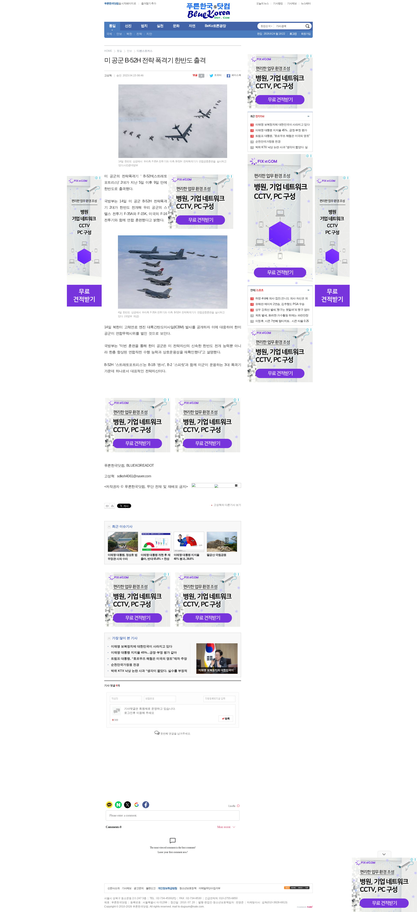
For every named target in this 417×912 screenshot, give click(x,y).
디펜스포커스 (144, 50)
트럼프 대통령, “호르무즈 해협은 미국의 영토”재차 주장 (149, 658)
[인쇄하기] (112, 505)
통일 (119, 50)
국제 (109, 33)
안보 (119, 33)
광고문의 (138, 888)
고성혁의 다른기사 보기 (227, 504)
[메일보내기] (106, 505)
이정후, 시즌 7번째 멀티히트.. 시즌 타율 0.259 (282, 321)
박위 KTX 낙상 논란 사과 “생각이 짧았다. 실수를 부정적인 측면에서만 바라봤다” (281, 147)
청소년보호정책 (187, 888)
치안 (149, 33)
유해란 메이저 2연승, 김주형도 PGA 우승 (279, 304)
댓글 (197, 75)
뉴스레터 (306, 3)
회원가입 (306, 33)
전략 (139, 33)
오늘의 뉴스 (262, 3)
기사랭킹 (278, 3)
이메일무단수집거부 (209, 888)
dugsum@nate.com (192, 906)
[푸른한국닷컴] (208, 11)
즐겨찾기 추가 (148, 3)
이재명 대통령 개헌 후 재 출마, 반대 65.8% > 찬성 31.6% (155, 558)
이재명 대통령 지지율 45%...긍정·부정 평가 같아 (144, 652)
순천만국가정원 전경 (125, 664)
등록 (227, 718)
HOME (108, 50)
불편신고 (151, 888)
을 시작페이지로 (120, 3)
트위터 (216, 75)
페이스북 (234, 75)
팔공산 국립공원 (216, 555)
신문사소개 (113, 888)
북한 (129, 33)
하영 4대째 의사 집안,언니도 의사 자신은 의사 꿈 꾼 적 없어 (281, 299)
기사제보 (292, 3)
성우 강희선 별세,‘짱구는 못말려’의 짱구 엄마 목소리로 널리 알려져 (282, 310)
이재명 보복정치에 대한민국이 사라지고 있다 (141, 646)
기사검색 (307, 26)
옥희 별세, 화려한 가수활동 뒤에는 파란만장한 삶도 (281, 316)
